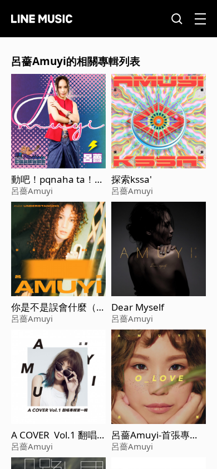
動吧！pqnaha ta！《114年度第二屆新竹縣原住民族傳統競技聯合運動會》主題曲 (58, 179)
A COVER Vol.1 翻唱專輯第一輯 (54, 435)
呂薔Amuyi (32, 190)
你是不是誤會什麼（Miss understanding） (58, 307)
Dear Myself (137, 307)
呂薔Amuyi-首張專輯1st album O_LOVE (158, 435)
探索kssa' (131, 179)
